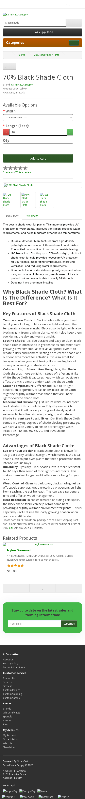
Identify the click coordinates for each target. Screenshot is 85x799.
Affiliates (8, 720)
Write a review (23, 172)
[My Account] (64, 4)
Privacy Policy (10, 663)
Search (22, 55)
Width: (11, 111)
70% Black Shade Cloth (47, 55)
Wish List (8, 743)
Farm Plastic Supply (22, 84)
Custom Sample (12, 698)
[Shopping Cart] (74, 4)
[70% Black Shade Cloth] (42, 185)
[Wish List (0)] (70, 4)
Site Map (7, 686)
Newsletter (9, 747)
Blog (5, 724)
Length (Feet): (17, 126)
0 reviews (8, 172)
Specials (7, 716)
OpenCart (22, 761)
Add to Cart (38, 158)
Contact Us (9, 678)
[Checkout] (79, 4)
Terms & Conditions (14, 667)
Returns (7, 682)
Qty (6, 141)
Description (12, 215)
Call (11, 528)
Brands (7, 708)
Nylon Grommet (19, 550)
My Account (9, 735)
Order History (11, 739)
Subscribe (69, 623)
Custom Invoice (11, 690)
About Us (8, 659)
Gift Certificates (11, 712)
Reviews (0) (32, 215)
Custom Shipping (12, 694)
